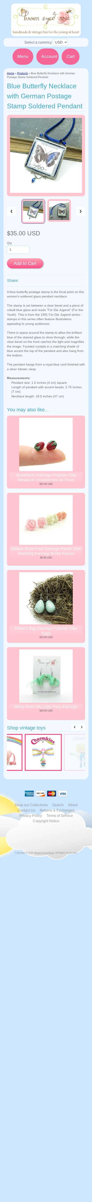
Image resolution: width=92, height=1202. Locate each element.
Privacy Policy (30, 816)
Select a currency (38, 42)
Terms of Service (59, 816)
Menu (22, 56)
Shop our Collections (31, 805)
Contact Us (26, 810)
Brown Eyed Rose (44, 852)
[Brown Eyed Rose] (46, 33)
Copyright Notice (46, 821)
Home (10, 73)
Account (49, 56)
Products (22, 73)
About (72, 805)
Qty (9, 243)
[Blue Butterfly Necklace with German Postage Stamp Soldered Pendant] (33, 211)
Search (58, 805)
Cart (71, 56)
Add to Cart (25, 263)
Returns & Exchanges (57, 810)
